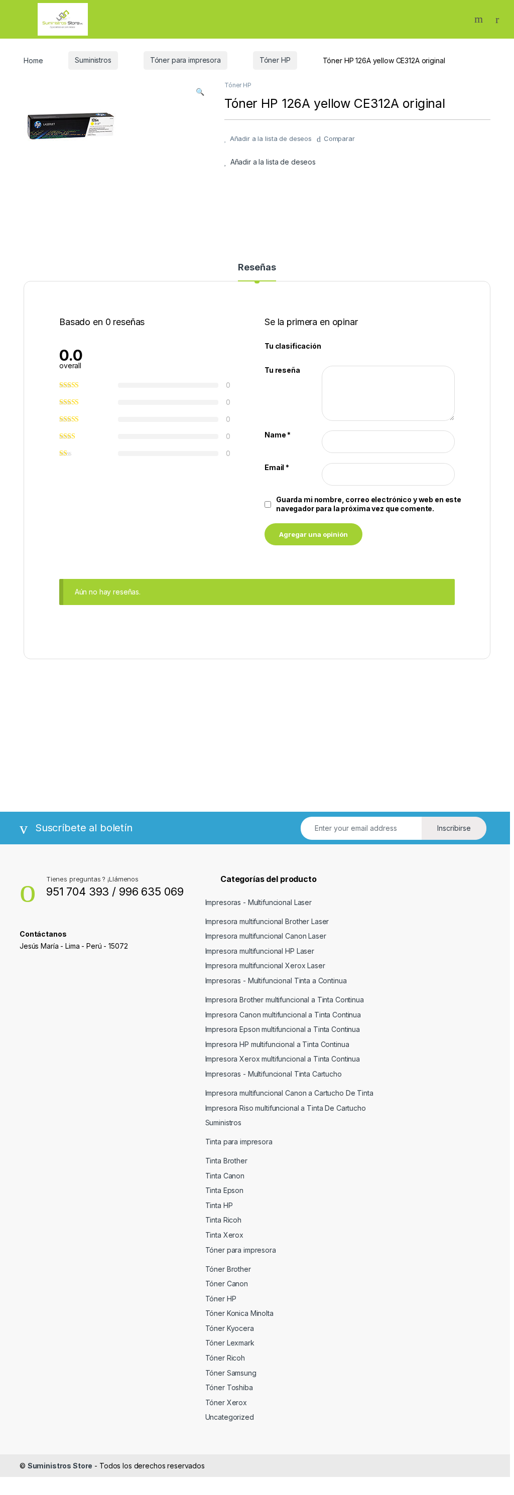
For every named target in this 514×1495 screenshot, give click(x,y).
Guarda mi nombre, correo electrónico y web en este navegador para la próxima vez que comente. (368, 504)
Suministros (93, 60)
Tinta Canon (224, 1175)
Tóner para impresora (185, 60)
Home (33, 60)
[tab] (257, 272)
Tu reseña (282, 370)
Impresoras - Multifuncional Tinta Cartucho (273, 1074)
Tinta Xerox (224, 1235)
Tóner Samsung (230, 1373)
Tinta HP (219, 1205)
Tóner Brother (228, 1269)
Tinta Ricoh (223, 1220)
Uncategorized (229, 1417)
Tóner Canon (226, 1283)
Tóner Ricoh (225, 1358)
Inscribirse (454, 828)
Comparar (339, 138)
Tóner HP (275, 60)
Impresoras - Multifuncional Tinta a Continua (276, 980)
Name (278, 434)
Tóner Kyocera (229, 1328)
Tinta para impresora (239, 1141)
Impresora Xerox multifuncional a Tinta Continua (282, 1059)
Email (277, 467)
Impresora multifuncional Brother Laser (267, 921)
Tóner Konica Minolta (239, 1313)
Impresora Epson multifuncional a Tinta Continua (282, 1029)
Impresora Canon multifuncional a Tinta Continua (283, 1014)
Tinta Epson (224, 1190)
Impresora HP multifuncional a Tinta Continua (277, 1044)
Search (479, 19)
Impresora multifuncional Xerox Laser (265, 965)
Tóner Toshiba (229, 1387)
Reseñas (257, 267)
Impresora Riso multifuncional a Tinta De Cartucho (285, 1108)
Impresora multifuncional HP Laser (259, 951)
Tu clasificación (293, 346)
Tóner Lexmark (229, 1342)
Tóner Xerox (226, 1402)
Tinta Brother (226, 1160)
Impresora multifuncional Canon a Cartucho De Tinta (289, 1093)
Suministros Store (60, 1465)
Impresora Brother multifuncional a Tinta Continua (284, 999)
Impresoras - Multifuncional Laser (258, 902)
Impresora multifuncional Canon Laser (265, 936)
